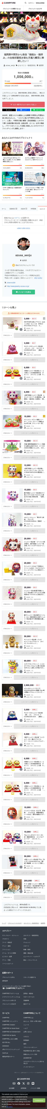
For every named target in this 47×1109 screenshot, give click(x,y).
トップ (4, 923)
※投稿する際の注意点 (23, 228)
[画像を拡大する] (21, 329)
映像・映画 (27, 949)
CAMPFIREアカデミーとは (10, 993)
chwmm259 (11, 283)
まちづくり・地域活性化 (27, 65)
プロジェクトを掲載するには (12, 9)
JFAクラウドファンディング (11, 1049)
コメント (42, 209)
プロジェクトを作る (8, 977)
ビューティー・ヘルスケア (32, 956)
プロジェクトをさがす (15, 923)
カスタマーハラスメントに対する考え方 (34, 1062)
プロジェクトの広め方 (9, 1004)
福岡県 (41, 65)
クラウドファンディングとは (11, 997)
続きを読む (38, 278)
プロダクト (5, 939)
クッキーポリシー (29, 1067)
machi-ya (5, 1053)
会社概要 (11, 1088)
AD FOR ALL (6, 1042)
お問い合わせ (28, 1032)
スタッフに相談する (30, 977)
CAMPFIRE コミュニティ (10, 1021)
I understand (39, 1100)
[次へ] (44, 27)
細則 (25, 1044)
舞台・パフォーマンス (30, 960)
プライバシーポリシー (30, 1047)
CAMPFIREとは (28, 1017)
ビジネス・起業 (7, 956)
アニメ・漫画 (6, 946)
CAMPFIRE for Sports (9, 1035)
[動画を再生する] (23, 27)
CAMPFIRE (5, 1017)
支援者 (24, 209)
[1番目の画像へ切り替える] (4, 47)
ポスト (10, 110)
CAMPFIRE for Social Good (10, 1028)
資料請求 (5, 981)
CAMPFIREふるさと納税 (10, 1039)
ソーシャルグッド (7, 963)
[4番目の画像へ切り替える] (32, 47)
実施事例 (26, 1000)
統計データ (27, 1004)
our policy (9, 1107)
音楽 (25, 939)
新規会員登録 (40, 3)
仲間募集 (33, 209)
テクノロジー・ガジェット (10, 935)
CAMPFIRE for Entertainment (11, 1032)
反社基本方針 (28, 1058)
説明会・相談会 (28, 993)
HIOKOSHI (5, 1046)
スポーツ (26, 946)
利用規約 (26, 1040)
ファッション (6, 949)
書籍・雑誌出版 (28, 953)
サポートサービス (29, 997)
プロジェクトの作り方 (9, 1000)
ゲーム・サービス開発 (9, 953)
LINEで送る (39, 110)
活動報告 (13, 209)
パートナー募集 (35, 1088)
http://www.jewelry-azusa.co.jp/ (18, 286)
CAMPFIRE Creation (8, 1025)
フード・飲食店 (7, 942)
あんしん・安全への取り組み (32, 1021)
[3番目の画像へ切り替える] (23, 47)
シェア (25, 110)
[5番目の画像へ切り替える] (42, 47)
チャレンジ (27, 942)
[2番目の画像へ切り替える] (14, 47)
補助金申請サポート (8, 1056)
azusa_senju (10, 65)
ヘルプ (26, 1028)
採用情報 (23, 1088)
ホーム (4, 209)
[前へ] (2, 27)
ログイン (31, 3)
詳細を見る (7, 335)
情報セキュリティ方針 (30, 1054)
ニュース (26, 1025)
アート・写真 (6, 960)
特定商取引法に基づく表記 (32, 1051)
